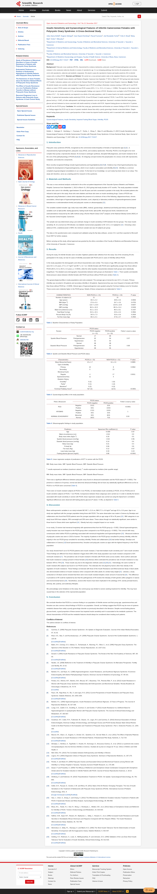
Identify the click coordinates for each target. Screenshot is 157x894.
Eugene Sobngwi (67, 36)
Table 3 (119, 289)
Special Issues (75, 884)
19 (62, 563)
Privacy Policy (127, 881)
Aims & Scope (23, 28)
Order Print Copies (98, 872)
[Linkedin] (30, 320)
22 (120, 572)
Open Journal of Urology (26, 182)
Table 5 (116, 500)
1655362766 (24, 340)
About (79, 10)
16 (110, 539)
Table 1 (116, 272)
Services (91, 10)
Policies (126, 866)
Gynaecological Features (55, 119)
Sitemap (51, 878)
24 (66, 581)
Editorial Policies (75, 872)
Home (21, 10)
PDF (71, 60)
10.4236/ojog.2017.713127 (59, 60)
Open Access (127, 869)
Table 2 (115, 275)
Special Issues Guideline (26, 119)
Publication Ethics (129, 872)
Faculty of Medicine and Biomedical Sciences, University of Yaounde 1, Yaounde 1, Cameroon (79, 54)
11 (104, 202)
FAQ (18, 140)
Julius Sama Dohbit (53, 36)
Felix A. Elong (125, 36)
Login (137, 4)
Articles (33, 10)
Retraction (126, 878)
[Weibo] (37, 320)
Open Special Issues (24, 111)
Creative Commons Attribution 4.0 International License (94, 857)
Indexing (21, 49)
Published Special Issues (26, 115)
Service (95, 866)
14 (78, 522)
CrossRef (55, 642)
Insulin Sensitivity (70, 119)
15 (122, 533)
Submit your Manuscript (85, 891)
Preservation (127, 875)
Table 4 (74, 485)
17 (61, 557)
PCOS (106, 119)
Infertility (100, 119)
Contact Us (21, 135)
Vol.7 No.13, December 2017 (87, 23)
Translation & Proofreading (101, 875)
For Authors (74, 875)
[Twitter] (17, 320)
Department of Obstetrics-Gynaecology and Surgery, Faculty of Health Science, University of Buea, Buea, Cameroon (86, 57)
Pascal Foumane (96, 36)
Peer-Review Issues (77, 878)
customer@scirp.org (27, 332)
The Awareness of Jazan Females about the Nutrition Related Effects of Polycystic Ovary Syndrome (28, 81)
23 (126, 575)
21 (110, 563)
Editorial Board (23, 40)
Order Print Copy (23, 131)
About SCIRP (76, 866)
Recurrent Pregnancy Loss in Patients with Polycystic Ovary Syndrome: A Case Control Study (28, 97)
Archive (20, 36)
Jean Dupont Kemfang (81, 36)
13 (122, 516)
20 (107, 563)
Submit (104, 10)
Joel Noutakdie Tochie (111, 36)
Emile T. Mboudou (57, 39)
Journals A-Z (52, 869)
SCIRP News (103, 891)
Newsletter (20, 127)
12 (122, 225)
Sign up (69, 891)
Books (57, 10)
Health (20, 233)
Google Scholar (57, 795)
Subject (50, 872)
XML (81, 60)
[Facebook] (24, 320)
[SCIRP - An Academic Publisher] (29, 4)
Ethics (72, 869)
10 (116, 168)
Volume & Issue (97, 881)
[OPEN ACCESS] (115, 4)
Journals (45, 10)
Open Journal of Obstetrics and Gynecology (61, 23)
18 (86, 560)
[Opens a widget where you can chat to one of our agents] (149, 890)
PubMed (62, 642)
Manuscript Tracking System (101, 869)
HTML (76, 60)
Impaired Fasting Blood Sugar (87, 119)
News (68, 10)
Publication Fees (24, 44)
